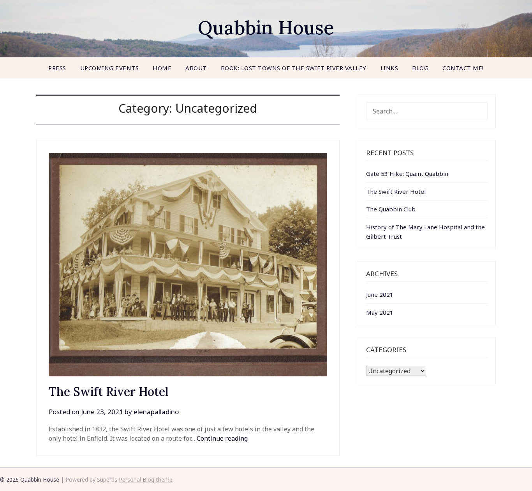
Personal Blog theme (146, 479)
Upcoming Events (109, 68)
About (196, 68)
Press (57, 68)
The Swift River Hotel (109, 391)
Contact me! (463, 68)
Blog (420, 68)
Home (162, 68)
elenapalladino (156, 411)
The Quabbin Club (391, 209)
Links (389, 68)
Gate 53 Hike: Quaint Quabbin (407, 173)
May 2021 (379, 312)
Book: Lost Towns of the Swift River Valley (293, 68)
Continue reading (222, 438)
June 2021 (379, 294)
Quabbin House (266, 27)
